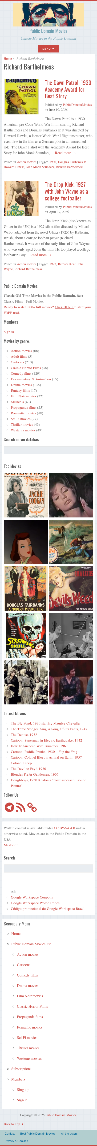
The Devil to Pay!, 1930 (28, 768)
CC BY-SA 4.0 (64, 827)
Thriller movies (22, 424)
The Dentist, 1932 (24, 734)
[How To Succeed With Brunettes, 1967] (71, 683)
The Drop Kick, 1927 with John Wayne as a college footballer (66, 191)
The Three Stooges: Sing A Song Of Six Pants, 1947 (49, 728)
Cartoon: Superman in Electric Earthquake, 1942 (46, 740)
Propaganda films (23, 407)
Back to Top (12, 1124)
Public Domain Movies (48, 30)
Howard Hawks (14, 167)
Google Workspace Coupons (32, 897)
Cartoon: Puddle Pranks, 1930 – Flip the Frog (44, 751)
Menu (46, 48)
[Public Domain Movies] (48, 24)
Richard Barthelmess (69, 167)
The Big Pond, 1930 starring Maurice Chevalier (46, 723)
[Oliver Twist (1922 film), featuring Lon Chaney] (26, 496)
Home (8, 58)
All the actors (69, 1133)
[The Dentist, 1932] (71, 636)
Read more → (65, 152)
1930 (52, 162)
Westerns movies (23, 430)
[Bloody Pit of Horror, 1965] (71, 496)
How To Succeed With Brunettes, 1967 (39, 745)
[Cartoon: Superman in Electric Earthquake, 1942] (26, 543)
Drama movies (21, 384)
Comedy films (21, 373)
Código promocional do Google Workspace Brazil (48, 908)
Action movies (26, 162)
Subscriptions (21, 1068)
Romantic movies (23, 413)
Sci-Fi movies (21, 418)
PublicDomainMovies (77, 104)
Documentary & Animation (31, 379)
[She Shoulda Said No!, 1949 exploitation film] (71, 589)
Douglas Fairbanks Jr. (72, 162)
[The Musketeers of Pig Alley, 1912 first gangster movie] (26, 683)
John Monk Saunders (40, 167)
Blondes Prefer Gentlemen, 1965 (35, 774)
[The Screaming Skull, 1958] (26, 636)
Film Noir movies (23, 396)
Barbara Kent (67, 264)
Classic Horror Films (26, 367)
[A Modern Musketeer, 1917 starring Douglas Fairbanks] (26, 589)
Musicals (17, 401)
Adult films (19, 356)
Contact (10, 1133)
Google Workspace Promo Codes (35, 902)
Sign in (9, 331)
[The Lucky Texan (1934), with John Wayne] (71, 543)
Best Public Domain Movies (37, 1133)
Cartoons (17, 362)
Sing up (22, 1089)
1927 (52, 264)
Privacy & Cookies (16, 1141)
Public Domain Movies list (31, 943)
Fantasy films (20, 390)
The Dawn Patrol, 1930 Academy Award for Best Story (68, 89)
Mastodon (11, 844)
